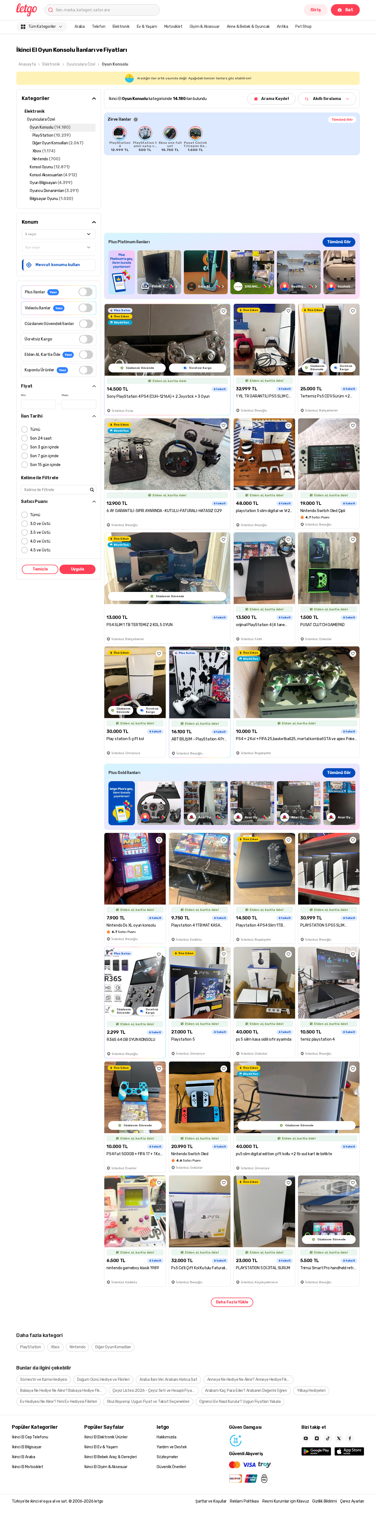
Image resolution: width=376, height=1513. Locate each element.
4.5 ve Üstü (40, 550)
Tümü (35, 429)
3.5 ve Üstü (40, 532)
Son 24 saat (41, 438)
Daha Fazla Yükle (232, 1302)
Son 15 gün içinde (45, 464)
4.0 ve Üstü (40, 541)
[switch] (85, 292)
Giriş (315, 9)
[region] (232, 138)
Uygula (77, 569)
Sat (349, 9)
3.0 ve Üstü (40, 523)
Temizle (40, 569)
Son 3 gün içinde (44, 447)
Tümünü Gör (342, 119)
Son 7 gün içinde (44, 456)
